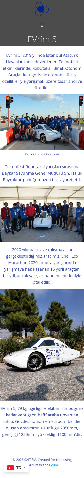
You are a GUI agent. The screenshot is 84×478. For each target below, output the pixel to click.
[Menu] (42, 24)
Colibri (54, 465)
